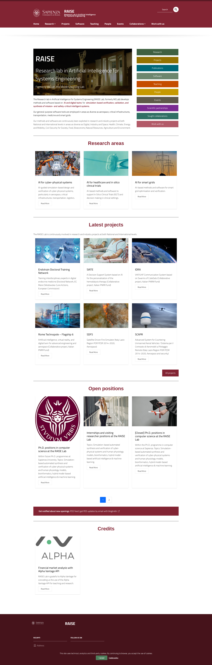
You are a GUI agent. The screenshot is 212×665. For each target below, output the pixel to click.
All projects (170, 373)
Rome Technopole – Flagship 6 (55, 334)
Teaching (94, 23)
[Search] (176, 9)
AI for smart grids (145, 182)
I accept (101, 658)
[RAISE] (47, 12)
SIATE (90, 269)
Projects (65, 23)
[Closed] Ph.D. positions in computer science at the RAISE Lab (152, 436)
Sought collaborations (157, 116)
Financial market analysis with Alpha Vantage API (55, 569)
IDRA (138, 269)
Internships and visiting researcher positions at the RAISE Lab (106, 436)
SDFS (90, 334)
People (108, 23)
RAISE (70, 623)
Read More (45, 203)
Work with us (157, 23)
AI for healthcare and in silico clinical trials (103, 184)
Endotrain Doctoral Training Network (54, 271)
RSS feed (74, 511)
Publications (157, 68)
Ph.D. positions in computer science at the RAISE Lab (54, 449)
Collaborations (137, 23)
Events (120, 23)
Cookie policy (113, 658)
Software (79, 23)
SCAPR (139, 334)
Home (36, 23)
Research (49, 23)
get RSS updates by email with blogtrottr (98, 511)
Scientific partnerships (157, 108)
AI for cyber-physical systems (55, 182)
